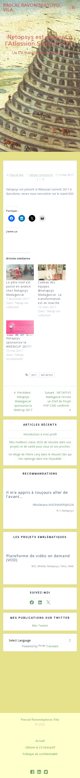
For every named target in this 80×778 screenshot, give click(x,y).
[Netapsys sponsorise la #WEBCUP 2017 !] (20, 328)
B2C (34, 566)
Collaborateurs (60, 515)
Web (71, 566)
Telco (63, 566)
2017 (34, 375)
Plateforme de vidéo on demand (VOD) (38, 557)
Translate (52, 646)
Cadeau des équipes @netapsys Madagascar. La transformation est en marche (50, 292)
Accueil (40, 741)
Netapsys (47, 375)
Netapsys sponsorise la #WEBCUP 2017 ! (18, 342)
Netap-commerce (41, 175)
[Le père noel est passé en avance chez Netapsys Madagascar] (20, 272)
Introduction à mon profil (40, 434)
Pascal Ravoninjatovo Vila (31, 7)
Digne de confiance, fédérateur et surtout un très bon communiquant (42, 496)
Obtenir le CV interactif (40, 747)
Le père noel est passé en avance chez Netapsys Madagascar (18, 288)
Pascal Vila (16, 175)
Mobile (42, 566)
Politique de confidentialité (40, 754)
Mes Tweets (40, 625)
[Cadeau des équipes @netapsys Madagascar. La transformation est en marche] (52, 272)
